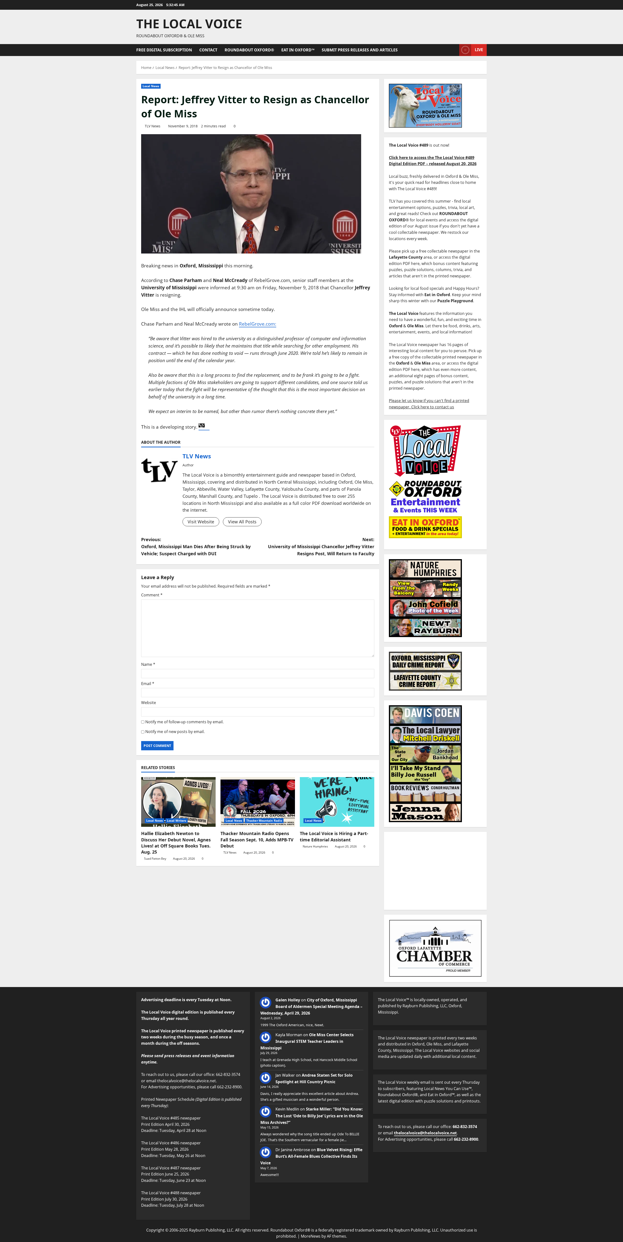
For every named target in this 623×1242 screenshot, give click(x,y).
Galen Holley (287, 1000)
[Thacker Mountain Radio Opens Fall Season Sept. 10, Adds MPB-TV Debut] (257, 802)
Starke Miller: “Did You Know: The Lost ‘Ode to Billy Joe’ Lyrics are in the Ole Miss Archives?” (311, 1115)
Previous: (196, 546)
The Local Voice (189, 23)
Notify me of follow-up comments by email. (184, 721)
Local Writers (176, 821)
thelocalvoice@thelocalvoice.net (425, 1133)
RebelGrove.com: (257, 324)
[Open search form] (454, 50)
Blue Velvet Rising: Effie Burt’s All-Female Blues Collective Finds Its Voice (311, 1156)
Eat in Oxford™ (297, 50)
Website (148, 702)
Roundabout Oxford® (249, 50)
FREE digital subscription (164, 50)
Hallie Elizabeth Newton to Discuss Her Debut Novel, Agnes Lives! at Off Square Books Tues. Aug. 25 (176, 842)
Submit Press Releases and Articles (360, 50)
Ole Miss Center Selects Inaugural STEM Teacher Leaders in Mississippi (307, 1041)
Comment (152, 595)
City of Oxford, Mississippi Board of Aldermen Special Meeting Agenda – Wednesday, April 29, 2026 (311, 1006)
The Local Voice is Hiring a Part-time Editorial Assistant (334, 836)
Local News (151, 86)
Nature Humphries (315, 846)
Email (147, 683)
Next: (321, 546)
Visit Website (201, 522)
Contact (208, 50)
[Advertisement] (435, 871)
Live (479, 49)
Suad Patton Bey (155, 858)
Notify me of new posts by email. (175, 731)
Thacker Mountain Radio (264, 821)
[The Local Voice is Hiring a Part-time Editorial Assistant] (337, 802)
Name (148, 664)
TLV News (152, 126)
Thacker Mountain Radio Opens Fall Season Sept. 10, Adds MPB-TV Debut (256, 839)
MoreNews (311, 1236)
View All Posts (242, 522)
